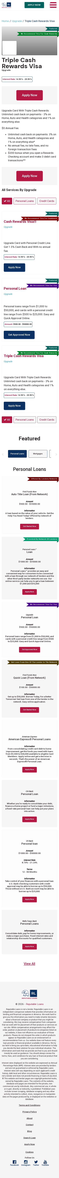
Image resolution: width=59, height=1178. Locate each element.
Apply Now (34, 5)
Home (5, 21)
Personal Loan (15, 288)
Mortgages (38, 454)
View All (29, 963)
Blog (29, 1131)
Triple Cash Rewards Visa (22, 63)
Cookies (29, 1152)
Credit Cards (46, 201)
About (29, 1118)
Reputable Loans (35, 1004)
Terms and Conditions (29, 1105)
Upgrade (17, 21)
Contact (29, 1124)
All (8, 201)
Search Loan (29, 1137)
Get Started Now (29, 526)
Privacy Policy (29, 1111)
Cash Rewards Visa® (20, 221)
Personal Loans (25, 201)
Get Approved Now (19, 334)
